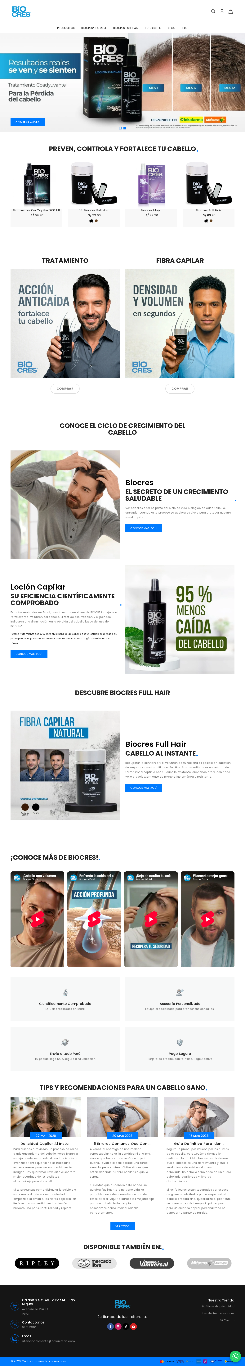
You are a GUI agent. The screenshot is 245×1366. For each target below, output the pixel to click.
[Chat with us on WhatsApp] (235, 1356)
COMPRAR (65, 388)
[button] (120, 128)
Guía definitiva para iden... (199, 1143)
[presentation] (16, 83)
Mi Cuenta (227, 1320)
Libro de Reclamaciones (217, 1313)
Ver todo (122, 1226)
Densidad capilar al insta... (46, 1143)
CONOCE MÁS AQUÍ (143, 528)
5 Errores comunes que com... (123, 1143)
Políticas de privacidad (218, 1306)
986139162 (29, 1327)
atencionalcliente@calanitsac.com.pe (49, 1341)
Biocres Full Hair (208, 210)
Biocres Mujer (151, 210)
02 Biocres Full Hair (94, 210)
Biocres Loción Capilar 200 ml (36, 210)
